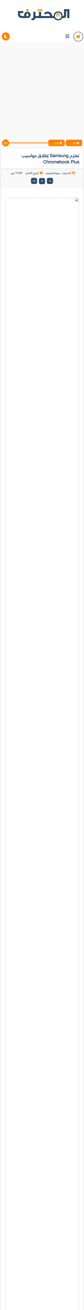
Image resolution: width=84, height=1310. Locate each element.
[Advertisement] (42, 87)
